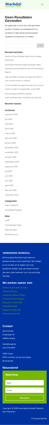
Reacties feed (11, 229)
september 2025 (12, 161)
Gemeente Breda (10, 291)
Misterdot (11, 411)
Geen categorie (11, 205)
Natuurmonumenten (11, 313)
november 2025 (11, 152)
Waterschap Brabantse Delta (15, 287)
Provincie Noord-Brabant (14, 298)
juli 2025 (8, 171)
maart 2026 (10, 133)
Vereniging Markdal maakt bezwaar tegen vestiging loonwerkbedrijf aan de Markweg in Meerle (24, 68)
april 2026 (9, 128)
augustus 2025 (11, 166)
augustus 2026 (11, 114)
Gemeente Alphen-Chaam (14, 295)
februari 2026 (11, 138)
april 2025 (9, 185)
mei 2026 (9, 124)
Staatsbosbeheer (10, 306)
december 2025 (11, 147)
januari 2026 (10, 143)
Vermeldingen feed (13, 225)
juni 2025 (9, 176)
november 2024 (11, 195)
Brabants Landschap (12, 310)
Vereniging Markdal (13, 210)
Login (7, 220)
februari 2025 (11, 190)
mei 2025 (9, 180)
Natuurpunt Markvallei (12, 302)
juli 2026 (8, 119)
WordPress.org (11, 234)
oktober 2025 (10, 157)
